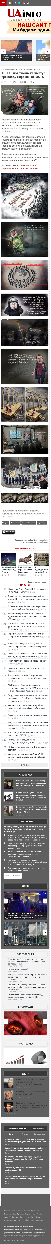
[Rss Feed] (9, 3)
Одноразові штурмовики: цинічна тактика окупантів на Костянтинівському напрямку (30, 1081)
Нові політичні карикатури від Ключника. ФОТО (25, 570)
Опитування (25, 821)
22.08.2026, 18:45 (15, 982)
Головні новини (16, 1211)
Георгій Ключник (28, 523)
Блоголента (18, 1220)
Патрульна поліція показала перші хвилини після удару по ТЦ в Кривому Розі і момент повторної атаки (28, 698)
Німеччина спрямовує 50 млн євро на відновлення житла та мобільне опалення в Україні (27, 616)
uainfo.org (30, 1229)
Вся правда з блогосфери (11, 70)
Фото (25, 886)
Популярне (37, 1128)
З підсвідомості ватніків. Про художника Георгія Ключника (41, 573)
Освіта (39, 1214)
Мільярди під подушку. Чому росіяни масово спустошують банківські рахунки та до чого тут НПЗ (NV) (27, 987)
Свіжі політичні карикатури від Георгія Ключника (19, 167)
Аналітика (25, 775)
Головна (7, 1211)
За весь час (39, 1134)
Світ (14, 1214)
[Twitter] (18, 3)
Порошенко (15, 523)
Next (48, 51)
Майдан (5, 523)
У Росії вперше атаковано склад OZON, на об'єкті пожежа (14, 57)
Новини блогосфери (32, 70)
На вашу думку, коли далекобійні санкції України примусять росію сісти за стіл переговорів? (25, 829)
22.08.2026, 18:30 (15, 992)
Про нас (7, 1236)
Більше (25, 765)
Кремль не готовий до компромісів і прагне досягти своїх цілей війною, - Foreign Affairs (31, 809)
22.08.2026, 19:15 (15, 966)
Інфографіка (25, 1043)
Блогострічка (25, 954)
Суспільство (35, 1211)
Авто (6, 1217)
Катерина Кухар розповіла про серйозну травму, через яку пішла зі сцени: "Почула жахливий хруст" (25, 1178)
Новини (25, 585)
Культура (20, 1214)
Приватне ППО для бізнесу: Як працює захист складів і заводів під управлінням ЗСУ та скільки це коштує (31, 796)
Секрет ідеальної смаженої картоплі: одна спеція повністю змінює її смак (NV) (26, 996)
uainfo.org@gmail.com (36, 1236)
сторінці (33, 122)
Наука (27, 1214)
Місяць (25, 1134)
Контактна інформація (19, 1236)
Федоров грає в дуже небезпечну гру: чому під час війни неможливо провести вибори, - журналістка (31, 782)
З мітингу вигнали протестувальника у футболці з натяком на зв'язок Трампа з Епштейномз (26, 627)
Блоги (25, 1073)
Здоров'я (15, 1217)
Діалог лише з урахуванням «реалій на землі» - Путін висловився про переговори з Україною (28, 599)
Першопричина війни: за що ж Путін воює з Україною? (31, 1092)
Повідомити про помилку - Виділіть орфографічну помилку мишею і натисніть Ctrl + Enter (24, 513)
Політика (27, 1211)
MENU (3, 3)
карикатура (42, 523)
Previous (3, 51)
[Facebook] (14, 3)
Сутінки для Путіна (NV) (18, 969)
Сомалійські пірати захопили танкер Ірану (27, 715)
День (11, 1134)
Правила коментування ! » (38, 582)
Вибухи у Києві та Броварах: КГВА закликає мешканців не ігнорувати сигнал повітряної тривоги (28, 725)
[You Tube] (23, 3)
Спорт (22, 1217)
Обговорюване (17, 1128)
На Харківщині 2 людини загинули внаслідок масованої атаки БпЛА (24, 914)
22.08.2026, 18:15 (15, 1000)
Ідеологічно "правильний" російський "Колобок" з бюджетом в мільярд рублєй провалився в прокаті (31, 1106)
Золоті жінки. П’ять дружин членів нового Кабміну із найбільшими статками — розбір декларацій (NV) (26, 961)
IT (9, 1217)
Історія (33, 1214)
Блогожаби (25, 1007)
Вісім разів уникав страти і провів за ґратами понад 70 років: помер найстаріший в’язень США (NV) (27, 977)
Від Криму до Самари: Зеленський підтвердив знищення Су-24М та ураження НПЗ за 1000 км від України (28, 688)
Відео (32, 1217)
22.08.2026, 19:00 (15, 972)
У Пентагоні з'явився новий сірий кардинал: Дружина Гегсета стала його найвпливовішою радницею (24, 1159)
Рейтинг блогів (29, 1220)
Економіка (7, 1214)
